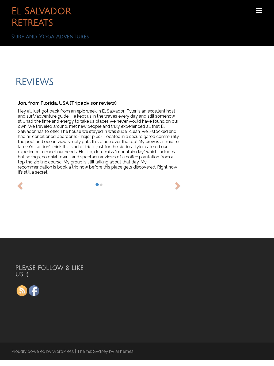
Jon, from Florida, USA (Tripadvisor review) (67, 103)
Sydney (100, 351)
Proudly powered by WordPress (42, 351)
